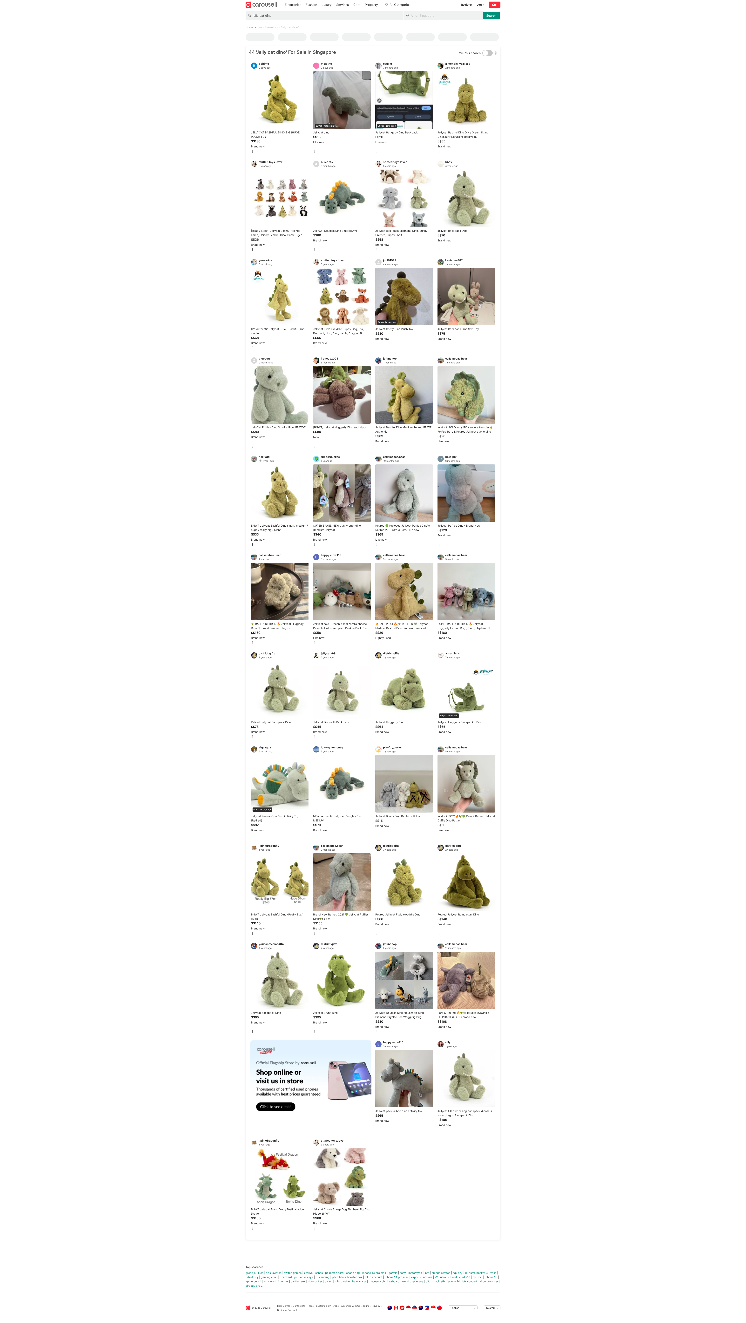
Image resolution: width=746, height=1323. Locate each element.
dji (256, 1277)
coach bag (353, 1272)
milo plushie (342, 1281)
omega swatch (441, 1272)
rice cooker (315, 1281)
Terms (366, 1305)
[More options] (252, 151)
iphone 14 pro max (397, 1277)
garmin (393, 1272)
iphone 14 (453, 1281)
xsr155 (308, 1272)
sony (403, 1272)
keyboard (393, 1281)
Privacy (376, 1305)
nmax (284, 1281)
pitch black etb (435, 1281)
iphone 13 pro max (374, 1272)
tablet (249, 1277)
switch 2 (273, 1281)
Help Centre (283, 1305)
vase (493, 1272)
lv (265, 1281)
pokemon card (334, 1272)
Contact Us (299, 1305)
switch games (293, 1272)
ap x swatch (273, 1272)
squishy (458, 1272)
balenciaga (359, 1281)
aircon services (488, 1281)
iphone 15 (491, 1277)
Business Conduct (287, 1310)
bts (427, 1272)
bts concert (469, 1281)
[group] (310, 1080)
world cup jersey (412, 1281)
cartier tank (298, 1281)
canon (328, 1281)
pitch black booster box (347, 1277)
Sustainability (323, 1305)
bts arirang (322, 1277)
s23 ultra (440, 1277)
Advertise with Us (350, 1305)
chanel (452, 1277)
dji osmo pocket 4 (476, 1272)
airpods (416, 1277)
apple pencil (253, 1281)
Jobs (336, 1305)
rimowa (427, 1277)
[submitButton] (491, 15)
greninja (251, 1272)
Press (311, 1305)
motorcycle (415, 1272)
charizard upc (289, 1277)
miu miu (477, 1277)
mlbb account (373, 1277)
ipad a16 (464, 1277)
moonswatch (377, 1281)
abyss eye (306, 1277)
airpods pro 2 (254, 1285)
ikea (260, 1272)
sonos (319, 1272)
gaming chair (269, 1277)
